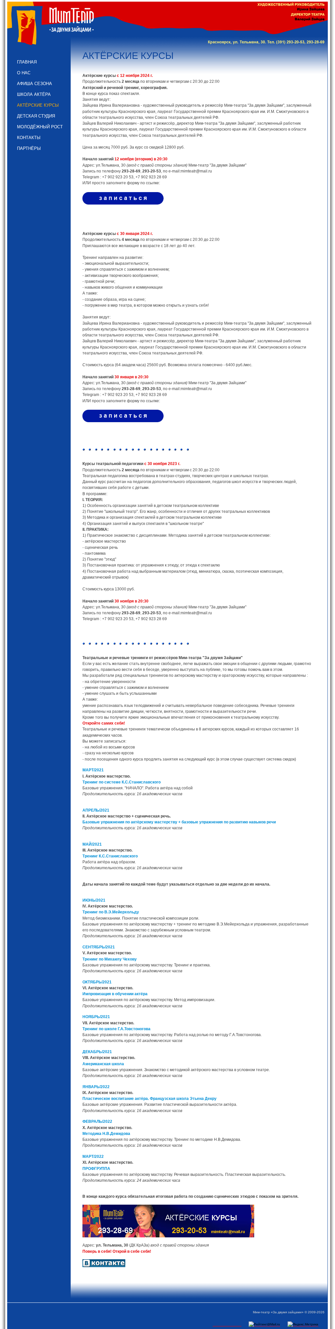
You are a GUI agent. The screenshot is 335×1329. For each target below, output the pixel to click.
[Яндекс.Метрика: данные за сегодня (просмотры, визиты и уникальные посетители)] (303, 1324)
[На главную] (51, 25)
